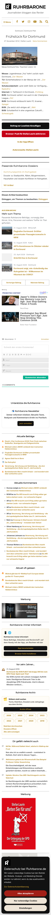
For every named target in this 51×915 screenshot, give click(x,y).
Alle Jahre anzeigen (12, 732)
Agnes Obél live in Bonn (14, 458)
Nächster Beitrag (37, 283)
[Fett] (4, 354)
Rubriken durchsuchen (13, 726)
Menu (8, 22)
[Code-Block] (24, 354)
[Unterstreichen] (9, 354)
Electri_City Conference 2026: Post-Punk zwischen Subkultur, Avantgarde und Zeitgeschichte (26, 442)
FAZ (11, 98)
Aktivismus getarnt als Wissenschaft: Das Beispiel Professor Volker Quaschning (26, 760)
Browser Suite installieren (25, 654)
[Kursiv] (6, 354)
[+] (29, 354)
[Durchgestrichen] (12, 354)
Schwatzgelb (7, 113)
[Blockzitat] (21, 354)
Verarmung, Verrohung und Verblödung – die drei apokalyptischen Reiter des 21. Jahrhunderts (25, 467)
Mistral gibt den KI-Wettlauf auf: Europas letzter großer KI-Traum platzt (24, 575)
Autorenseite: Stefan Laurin (26, 150)
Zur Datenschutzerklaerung (16, 886)
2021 (20, 721)
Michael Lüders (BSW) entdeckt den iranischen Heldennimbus (24, 448)
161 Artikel (8, 185)
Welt (34, 107)
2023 (42, 715)
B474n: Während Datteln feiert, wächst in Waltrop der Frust (27, 747)
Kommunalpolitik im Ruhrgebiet (20, 172)
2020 (31, 721)
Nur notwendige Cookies (25, 901)
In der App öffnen (25, 142)
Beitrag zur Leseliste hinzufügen (25, 126)
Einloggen (43, 199)
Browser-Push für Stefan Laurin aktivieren (25, 134)
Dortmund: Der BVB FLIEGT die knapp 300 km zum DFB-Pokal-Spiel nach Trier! (27, 673)
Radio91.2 (6, 89)
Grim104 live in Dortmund (25, 258)
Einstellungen (25, 908)
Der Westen (17, 76)
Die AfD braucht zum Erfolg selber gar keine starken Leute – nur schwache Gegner (27, 556)
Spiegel (5, 104)
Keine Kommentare (40, 41)
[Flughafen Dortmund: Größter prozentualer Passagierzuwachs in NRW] (7, 230)
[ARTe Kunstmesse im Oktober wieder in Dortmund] (7, 245)
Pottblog (39, 92)
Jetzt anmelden (25, 423)
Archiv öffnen (25, 709)
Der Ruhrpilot (10, 462)
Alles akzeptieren (25, 893)
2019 (42, 721)
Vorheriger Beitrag (13, 283)
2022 (9, 721)
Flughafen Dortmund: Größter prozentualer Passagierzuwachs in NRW (30, 234)
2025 (20, 715)
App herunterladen (25, 648)
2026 (9, 715)
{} (27, 354)
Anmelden (45, 339)
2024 (31, 715)
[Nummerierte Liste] (15, 354)
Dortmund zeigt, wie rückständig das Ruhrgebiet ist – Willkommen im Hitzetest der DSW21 (31, 271)
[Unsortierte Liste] (18, 354)
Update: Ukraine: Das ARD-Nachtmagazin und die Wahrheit (25, 776)
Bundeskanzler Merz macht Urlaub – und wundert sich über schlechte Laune (27, 473)
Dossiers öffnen (10, 729)
